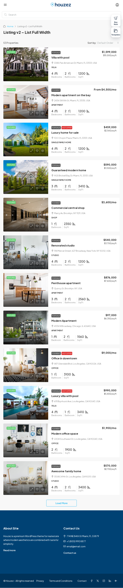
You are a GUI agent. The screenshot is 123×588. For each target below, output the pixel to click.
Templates (115, 35)
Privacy (40, 580)
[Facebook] (92, 580)
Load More (61, 503)
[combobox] (108, 42)
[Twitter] (98, 580)
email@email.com (76, 546)
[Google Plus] (116, 580)
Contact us (69, 552)
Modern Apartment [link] (64, 320)
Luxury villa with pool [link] (64, 396)
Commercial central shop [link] (68, 208)
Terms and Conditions (60, 580)
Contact (82, 580)
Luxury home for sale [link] (65, 132)
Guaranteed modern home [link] (68, 170)
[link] (25, 64)
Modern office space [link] (64, 433)
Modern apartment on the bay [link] (71, 95)
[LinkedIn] (110, 580)
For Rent (56, 90)
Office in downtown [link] (64, 358)
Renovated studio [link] (63, 245)
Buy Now (116, 23)
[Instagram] (104, 580)
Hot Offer (67, 128)
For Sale (56, 53)
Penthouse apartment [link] (66, 283)
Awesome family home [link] (66, 471)
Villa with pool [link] (60, 57)
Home (10, 26)
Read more (9, 550)
